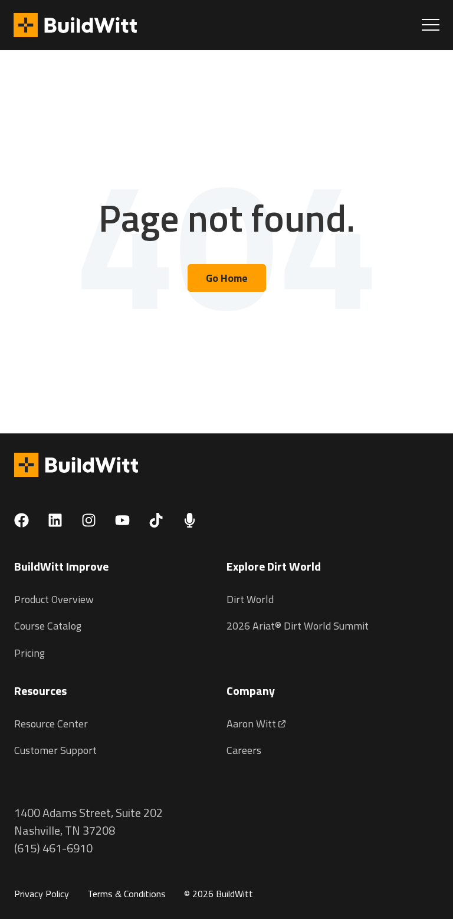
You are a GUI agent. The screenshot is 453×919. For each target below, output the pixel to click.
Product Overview (54, 599)
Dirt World (250, 599)
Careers (243, 750)
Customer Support (55, 750)
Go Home (227, 278)
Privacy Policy (41, 894)
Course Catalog (47, 626)
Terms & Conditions (126, 894)
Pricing (29, 653)
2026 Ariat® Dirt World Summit (297, 626)
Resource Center (51, 724)
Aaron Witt (252, 724)
